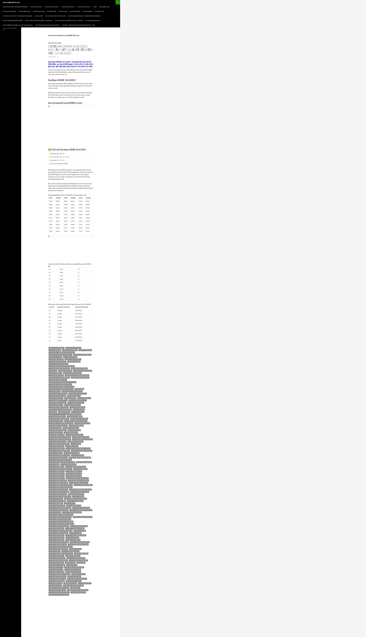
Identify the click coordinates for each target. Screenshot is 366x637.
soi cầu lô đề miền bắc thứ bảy (79, 491)
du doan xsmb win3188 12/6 (72, 405)
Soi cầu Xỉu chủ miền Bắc (56, 562)
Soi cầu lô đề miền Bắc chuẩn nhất (78, 480)
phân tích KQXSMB (79, 409)
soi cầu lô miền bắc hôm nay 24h (83, 517)
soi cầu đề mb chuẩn (74, 430)
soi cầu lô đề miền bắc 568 (74, 473)
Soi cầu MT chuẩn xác (83, 6)
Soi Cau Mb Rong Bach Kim (93, 20)
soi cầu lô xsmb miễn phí (73, 555)
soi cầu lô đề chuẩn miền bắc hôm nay (60, 459)
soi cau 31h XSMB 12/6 (78, 411)
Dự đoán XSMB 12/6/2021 (56, 398)
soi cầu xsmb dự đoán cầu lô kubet (60, 574)
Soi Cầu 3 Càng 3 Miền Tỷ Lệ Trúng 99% (55, 16)
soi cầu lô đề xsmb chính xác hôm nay (75, 498)
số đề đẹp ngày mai (64, 411)
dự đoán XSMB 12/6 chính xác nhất (72, 391)
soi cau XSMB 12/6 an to (56, 567)
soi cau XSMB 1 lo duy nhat (57, 565)
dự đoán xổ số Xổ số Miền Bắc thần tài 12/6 (62, 386)
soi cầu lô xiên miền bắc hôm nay (59, 542)
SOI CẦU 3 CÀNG (39, 16)
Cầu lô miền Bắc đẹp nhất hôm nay (59, 368)
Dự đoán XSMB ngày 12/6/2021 (58, 402)
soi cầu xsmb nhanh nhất (57, 581)
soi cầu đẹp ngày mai (72, 446)
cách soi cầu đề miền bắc (70, 350)
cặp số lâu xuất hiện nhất (73, 359)
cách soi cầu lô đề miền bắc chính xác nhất (62, 352)
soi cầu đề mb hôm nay (56, 432)
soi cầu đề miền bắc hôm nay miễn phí (60, 437)
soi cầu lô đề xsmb (78, 496)
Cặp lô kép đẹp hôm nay (56, 359)
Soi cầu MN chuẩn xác (67, 6)
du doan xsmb (79, 389)
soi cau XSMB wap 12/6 (56, 583)
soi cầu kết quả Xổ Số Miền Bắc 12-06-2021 (78, 448)
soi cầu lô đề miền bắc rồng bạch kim (80, 489)
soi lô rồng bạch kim (85, 583)
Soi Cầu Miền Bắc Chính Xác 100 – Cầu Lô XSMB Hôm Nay (18, 25)
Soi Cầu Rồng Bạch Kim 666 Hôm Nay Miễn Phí (47, 25)
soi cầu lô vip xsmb (75, 533)
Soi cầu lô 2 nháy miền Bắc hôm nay (59, 450)
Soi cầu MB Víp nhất (36, 6)
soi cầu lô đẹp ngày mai (73, 505)
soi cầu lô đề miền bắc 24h (74, 471)
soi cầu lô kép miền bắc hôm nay (59, 510)
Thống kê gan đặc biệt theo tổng (59, 587)
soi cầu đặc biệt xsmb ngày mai (58, 425)
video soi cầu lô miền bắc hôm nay (59, 592)
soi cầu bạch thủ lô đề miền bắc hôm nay (61, 423)
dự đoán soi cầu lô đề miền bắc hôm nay (77, 375)
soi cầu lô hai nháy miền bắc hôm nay (60, 507)
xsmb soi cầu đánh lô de (78, 592)
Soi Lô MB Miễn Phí (87, 11)
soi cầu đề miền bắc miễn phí (81, 437)
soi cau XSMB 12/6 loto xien (72, 569)
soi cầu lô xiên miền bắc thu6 (58, 544)
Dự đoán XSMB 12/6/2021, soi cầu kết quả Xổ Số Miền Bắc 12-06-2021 (70, 49)
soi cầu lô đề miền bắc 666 (57, 475)
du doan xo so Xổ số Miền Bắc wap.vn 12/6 (61, 389)
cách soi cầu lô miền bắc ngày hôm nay (61, 354)
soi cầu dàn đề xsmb (55, 427)
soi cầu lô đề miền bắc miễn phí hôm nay (61, 487)
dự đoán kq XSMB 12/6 (65, 370)
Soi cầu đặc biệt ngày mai (82, 423)
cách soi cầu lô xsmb (55, 357)
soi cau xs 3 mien (70, 562)
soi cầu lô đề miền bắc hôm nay (78, 482)
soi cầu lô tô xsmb (80, 530)
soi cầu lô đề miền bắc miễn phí (83, 485)
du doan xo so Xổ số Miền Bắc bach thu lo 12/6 (63, 382)
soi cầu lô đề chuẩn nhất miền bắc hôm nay (62, 462)
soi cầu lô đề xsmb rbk (56, 503)
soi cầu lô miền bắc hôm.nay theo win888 (61, 521)
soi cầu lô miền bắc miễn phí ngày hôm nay (61, 523)
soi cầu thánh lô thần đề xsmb (78, 560)
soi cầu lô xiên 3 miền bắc (57, 537)
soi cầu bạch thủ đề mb (56, 421)
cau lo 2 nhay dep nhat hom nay (59, 363)
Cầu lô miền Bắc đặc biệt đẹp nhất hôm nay (62, 366)
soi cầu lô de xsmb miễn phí (75, 501)
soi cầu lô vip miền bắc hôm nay (58, 533)
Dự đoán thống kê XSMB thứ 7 (80, 377)
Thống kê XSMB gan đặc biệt (57, 590)
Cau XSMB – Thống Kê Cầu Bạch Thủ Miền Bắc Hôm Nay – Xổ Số (78, 25)
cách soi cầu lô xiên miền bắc (82, 354)
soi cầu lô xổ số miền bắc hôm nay (78, 544)
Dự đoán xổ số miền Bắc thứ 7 (58, 379)
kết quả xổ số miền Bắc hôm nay (59, 407)
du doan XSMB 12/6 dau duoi (57, 395)
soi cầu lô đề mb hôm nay (68, 464)
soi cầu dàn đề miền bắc (76, 425)
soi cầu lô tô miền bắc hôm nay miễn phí (61, 530)
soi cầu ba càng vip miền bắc (79, 418)
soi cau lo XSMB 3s (55, 551)
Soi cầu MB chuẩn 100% (51, 6)
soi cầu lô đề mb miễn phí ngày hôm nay (61, 469)
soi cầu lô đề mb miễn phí (57, 466)
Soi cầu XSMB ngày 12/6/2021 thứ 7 (77, 578)
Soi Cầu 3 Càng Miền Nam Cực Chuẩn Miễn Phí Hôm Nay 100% (84, 16)
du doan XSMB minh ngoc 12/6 (78, 400)
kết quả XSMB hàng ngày (78, 407)
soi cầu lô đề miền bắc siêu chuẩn (59, 491)
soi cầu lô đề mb (54, 464)
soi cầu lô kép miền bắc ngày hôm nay (81, 510)
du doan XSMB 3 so (70, 398)
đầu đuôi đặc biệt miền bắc (79, 368)
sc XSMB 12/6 (53, 411)
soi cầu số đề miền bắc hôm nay (58, 560)
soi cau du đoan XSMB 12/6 (57, 448)
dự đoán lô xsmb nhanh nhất (72, 373)
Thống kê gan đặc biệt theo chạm (73, 585)
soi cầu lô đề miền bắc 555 (57, 473)
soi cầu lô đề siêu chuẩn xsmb (58, 494)
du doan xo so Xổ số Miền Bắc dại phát (60, 384)
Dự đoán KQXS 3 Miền (38, 11)
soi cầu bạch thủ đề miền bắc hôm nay (76, 421)
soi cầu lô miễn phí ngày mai (79, 526)
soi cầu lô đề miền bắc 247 (57, 471)
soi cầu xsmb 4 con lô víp (73, 571)
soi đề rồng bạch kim (70, 583)
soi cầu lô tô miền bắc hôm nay (75, 528)
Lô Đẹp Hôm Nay (62, 11)
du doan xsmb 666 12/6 (84, 398)
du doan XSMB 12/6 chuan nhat (58, 393)
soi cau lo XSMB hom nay (56, 555)
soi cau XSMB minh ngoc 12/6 (57, 578)
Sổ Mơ (95, 6)
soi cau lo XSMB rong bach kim (76, 558)
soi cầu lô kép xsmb (55, 512)
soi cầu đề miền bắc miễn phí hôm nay (60, 439)
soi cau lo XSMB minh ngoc (57, 558)
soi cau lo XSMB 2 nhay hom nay (58, 549)
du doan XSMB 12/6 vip (74, 395)
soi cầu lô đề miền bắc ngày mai (58, 489)
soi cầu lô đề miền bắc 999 (57, 478)
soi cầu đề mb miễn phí (71, 432)
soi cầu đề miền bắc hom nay (75, 434)
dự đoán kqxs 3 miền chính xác (82, 370)
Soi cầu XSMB (81, 562)
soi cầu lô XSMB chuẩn (81, 553)
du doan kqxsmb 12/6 (55, 373)
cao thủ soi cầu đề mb (70, 357)
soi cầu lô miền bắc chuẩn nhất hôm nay (61, 514)
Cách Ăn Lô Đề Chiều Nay (9, 11)
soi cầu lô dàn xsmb (77, 455)
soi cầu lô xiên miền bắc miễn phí (80, 542)
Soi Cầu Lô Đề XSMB (75, 11)
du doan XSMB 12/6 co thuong (77, 393)
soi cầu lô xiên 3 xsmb (72, 537)
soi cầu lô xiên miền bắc (73, 539)
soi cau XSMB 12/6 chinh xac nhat (74, 567)
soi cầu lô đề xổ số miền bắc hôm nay (60, 496)
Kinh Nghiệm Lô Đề (104, 6)
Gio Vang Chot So (99, 11)
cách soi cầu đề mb (55, 350)
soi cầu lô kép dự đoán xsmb (81, 507)
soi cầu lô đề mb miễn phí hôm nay (75, 466)
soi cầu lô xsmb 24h (75, 549)
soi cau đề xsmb (76, 443)
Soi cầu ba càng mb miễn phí (57, 416)
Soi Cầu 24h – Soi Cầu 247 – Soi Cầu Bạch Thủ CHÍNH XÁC (17, 16)
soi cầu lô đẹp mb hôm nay (57, 505)
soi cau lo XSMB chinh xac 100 (70, 551)
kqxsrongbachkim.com (11, 2)
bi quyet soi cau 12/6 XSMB (73, 347)
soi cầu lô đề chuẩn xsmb (84, 462)
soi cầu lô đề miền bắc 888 (74, 475)
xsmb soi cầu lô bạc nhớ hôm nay (59, 594)
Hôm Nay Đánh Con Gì (24, 11)
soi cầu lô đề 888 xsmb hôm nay (58, 457)
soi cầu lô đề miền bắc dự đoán (58, 482)
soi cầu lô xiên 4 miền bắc (57, 539)
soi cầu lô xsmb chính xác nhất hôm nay (61, 553)
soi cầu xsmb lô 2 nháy (78, 574)
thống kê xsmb (75, 587)
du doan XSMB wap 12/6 (56, 405)
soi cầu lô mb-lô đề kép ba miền (72, 512)
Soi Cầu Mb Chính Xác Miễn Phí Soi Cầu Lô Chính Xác (69, 20)
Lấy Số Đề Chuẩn (51, 11)
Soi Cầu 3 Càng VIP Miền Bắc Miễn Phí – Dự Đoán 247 (39, 20)
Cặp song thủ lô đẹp (74, 361)
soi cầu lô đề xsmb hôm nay (57, 501)
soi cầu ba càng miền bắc (75, 416)
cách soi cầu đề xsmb (85, 350)
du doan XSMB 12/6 (55, 391)
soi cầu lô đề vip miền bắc (76, 494)
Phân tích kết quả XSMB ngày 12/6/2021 (60, 409)
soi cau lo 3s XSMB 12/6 (56, 453)
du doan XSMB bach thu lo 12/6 (58, 400)
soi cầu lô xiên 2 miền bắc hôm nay (76, 535)
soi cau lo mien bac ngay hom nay (59, 526)
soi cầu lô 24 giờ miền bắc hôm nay (81, 450)
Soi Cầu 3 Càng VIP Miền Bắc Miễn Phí (13, 20)
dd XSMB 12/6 (53, 370)
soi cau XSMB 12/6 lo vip (56, 569)
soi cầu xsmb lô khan (74, 576)
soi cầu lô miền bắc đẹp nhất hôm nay (60, 517)
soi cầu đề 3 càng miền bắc (71, 427)
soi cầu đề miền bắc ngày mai (58, 441)
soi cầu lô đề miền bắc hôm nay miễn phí (61, 485)
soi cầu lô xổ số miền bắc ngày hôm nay (61, 546)
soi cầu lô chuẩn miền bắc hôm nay (59, 455)
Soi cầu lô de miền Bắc (80, 469)
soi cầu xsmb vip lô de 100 (74, 581)
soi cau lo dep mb (70, 503)
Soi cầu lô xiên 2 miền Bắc (57, 535)
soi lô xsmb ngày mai (55, 585)
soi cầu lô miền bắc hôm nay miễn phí (60, 519)
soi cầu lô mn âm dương (56, 528)
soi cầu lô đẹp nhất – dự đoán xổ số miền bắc (15, 6)
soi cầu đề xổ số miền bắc (75, 441)
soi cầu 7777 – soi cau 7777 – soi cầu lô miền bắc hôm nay (65, 414)
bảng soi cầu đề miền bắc (57, 347)
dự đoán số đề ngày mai (56, 375)
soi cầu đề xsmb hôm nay (56, 446)
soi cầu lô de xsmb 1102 (56, 498)
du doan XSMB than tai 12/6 (75, 402)
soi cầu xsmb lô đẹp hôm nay (58, 576)
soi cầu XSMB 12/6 (72, 565)
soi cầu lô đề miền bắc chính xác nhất (77, 478)
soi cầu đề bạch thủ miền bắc (58, 430)
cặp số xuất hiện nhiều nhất (58, 361)
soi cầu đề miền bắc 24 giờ (57, 434)
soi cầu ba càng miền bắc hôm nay (59, 418)
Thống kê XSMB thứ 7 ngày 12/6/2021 (78, 590)
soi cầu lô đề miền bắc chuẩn (58, 480)
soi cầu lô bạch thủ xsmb (72, 453)
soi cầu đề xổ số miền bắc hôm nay (59, 443)
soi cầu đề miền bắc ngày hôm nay (82, 439)
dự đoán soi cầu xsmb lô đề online (59, 377)
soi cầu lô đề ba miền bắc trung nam (80, 457)
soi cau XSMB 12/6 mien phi (57, 571)
